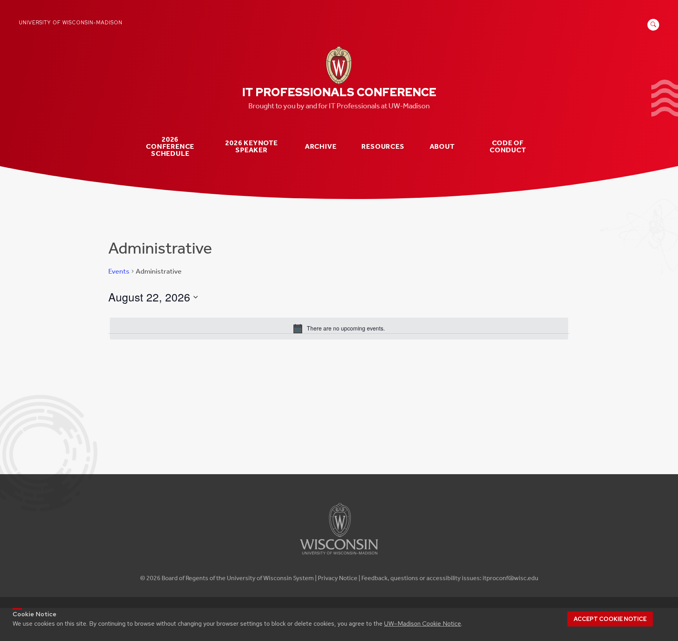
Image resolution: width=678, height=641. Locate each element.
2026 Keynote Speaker (251, 146)
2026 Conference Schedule (170, 146)
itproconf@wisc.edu (510, 578)
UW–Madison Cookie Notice (422, 623)
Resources (382, 146)
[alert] (339, 329)
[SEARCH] (652, 29)
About (442, 146)
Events (118, 271)
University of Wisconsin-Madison (70, 22)
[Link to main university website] (339, 556)
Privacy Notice (337, 578)
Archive (321, 146)
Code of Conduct (508, 146)
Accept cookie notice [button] (610, 619)
